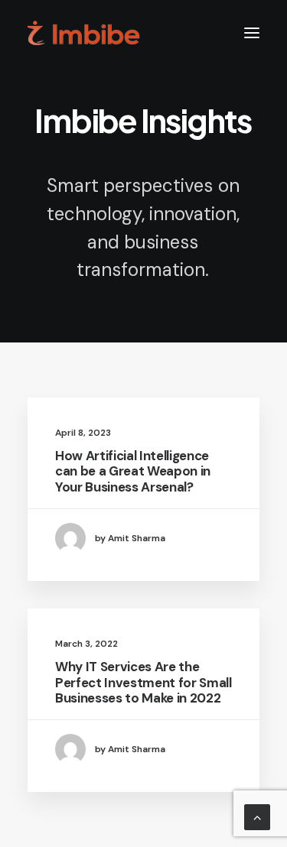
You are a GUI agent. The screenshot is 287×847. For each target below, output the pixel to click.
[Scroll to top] (257, 816)
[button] (252, 33)
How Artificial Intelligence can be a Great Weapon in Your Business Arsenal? (132, 471)
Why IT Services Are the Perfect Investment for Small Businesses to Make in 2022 (143, 682)
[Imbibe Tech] (84, 33)
